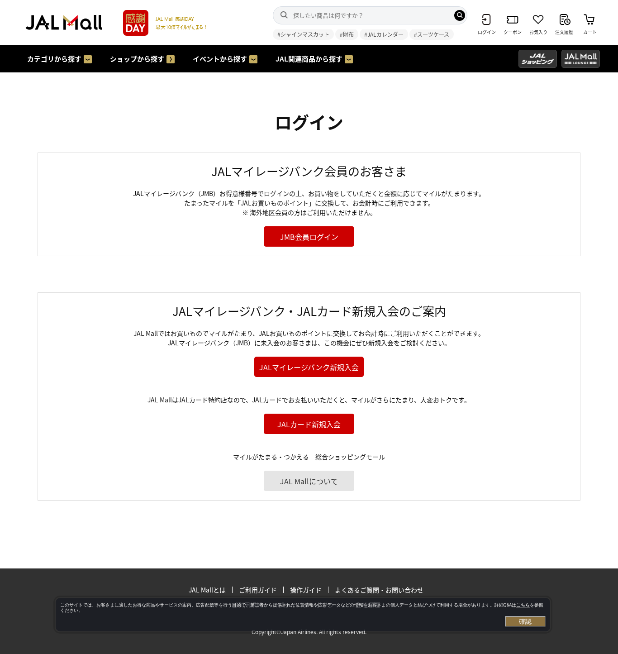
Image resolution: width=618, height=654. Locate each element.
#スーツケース (431, 34)
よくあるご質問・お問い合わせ (379, 589)
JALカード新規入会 (309, 424)
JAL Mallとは (207, 589)
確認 (525, 621)
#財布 (347, 34)
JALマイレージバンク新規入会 (309, 367)
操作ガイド (306, 589)
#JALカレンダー (384, 34)
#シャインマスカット (303, 34)
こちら (523, 604)
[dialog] (303, 614)
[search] (459, 15)
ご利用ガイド (258, 589)
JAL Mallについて (309, 481)
